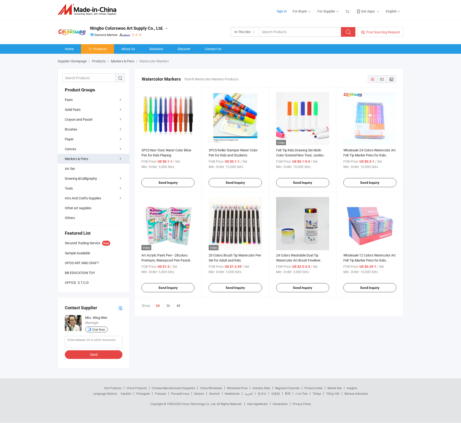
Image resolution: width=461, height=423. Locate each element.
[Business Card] (120, 308)
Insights (352, 388)
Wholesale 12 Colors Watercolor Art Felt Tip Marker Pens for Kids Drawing (369, 260)
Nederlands (232, 393)
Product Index (313, 388)
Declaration (280, 404)
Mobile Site (335, 388)
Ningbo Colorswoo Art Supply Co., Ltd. (127, 28)
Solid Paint (73, 109)
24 (158, 306)
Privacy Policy (302, 404)
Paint (69, 99)
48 (178, 305)
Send (93, 354)
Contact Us (213, 49)
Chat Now (98, 329)
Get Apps (368, 11)
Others (70, 217)
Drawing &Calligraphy (81, 178)
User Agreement (257, 404)
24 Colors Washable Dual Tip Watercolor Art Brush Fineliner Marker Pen (298, 260)
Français (160, 393)
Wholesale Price (237, 388)
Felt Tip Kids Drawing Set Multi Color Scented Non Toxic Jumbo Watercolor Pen (299, 155)
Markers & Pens (76, 158)
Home (69, 49)
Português (143, 393)
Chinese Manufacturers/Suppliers (173, 388)
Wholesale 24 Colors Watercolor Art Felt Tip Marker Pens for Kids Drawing (369, 155)
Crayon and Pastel (78, 119)
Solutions (156, 49)
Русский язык (180, 393)
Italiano (199, 393)
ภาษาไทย (301, 393)
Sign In (282, 11)
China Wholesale (211, 388)
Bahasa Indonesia (356, 393)
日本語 (275, 393)
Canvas (70, 149)
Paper (69, 139)
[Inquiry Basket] (348, 11)
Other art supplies (78, 208)
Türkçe (317, 393)
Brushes (71, 129)
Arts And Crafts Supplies (83, 198)
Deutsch (214, 393)
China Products (137, 388)
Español (126, 393)
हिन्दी (287, 393)
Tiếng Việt (333, 393)
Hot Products (112, 388)
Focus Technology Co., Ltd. (199, 404)
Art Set (70, 168)
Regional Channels (287, 388)
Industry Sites (261, 388)
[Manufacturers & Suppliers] (88, 9)
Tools (69, 188)
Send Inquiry (168, 183)
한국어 (262, 393)
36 (168, 305)
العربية (249, 393)
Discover (184, 49)
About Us (128, 49)
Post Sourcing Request (383, 32)
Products (100, 49)
